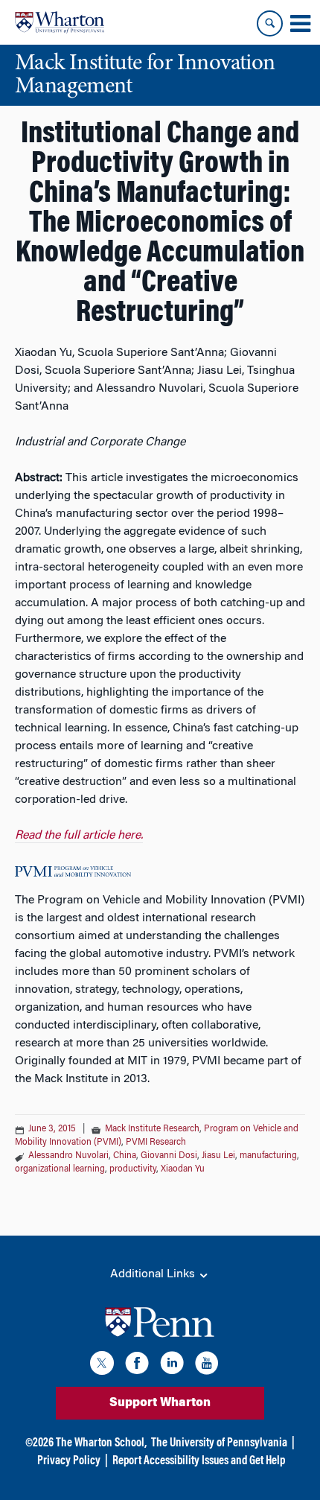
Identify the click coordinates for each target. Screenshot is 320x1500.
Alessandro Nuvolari (68, 1155)
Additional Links (154, 1274)
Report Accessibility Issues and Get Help (198, 1461)
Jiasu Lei (218, 1155)
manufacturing (268, 1155)
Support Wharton (160, 1403)
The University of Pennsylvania (219, 1443)
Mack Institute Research (152, 1129)
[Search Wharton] (270, 23)
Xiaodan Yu (183, 1169)
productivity (132, 1169)
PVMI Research (156, 1142)
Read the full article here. (79, 836)
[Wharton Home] (59, 22)
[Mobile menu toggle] (300, 23)
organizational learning (60, 1169)
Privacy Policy (68, 1461)
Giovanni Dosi (169, 1155)
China (124, 1155)
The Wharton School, (101, 1443)
